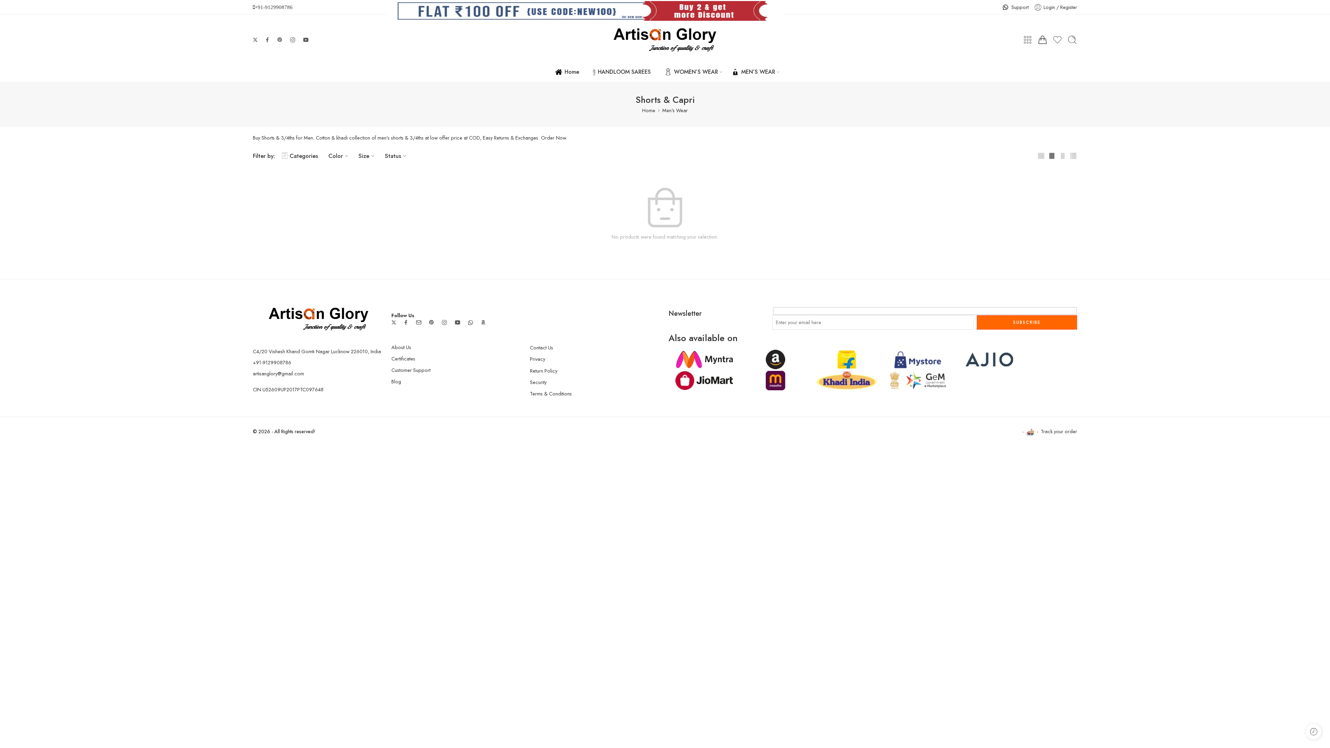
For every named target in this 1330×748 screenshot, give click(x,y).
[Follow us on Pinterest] (280, 40)
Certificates (403, 358)
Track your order (1059, 431)
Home (572, 72)
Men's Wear (675, 110)
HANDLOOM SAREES (624, 72)
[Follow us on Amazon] (483, 322)
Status (393, 156)
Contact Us (541, 347)
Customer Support (411, 370)
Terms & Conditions (551, 393)
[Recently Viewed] (1313, 731)
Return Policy (543, 370)
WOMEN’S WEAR (696, 72)
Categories (304, 156)
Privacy (537, 359)
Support (1020, 7)
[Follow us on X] (255, 39)
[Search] (1072, 40)
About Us (401, 347)
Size (363, 156)
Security (538, 382)
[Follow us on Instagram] (293, 40)
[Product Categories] (1027, 40)
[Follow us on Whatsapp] (470, 323)
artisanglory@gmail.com (278, 373)
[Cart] (1042, 40)
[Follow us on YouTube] (306, 40)
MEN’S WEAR (758, 72)
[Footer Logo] (318, 318)
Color (335, 156)
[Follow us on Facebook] (267, 40)
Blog (396, 381)
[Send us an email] (419, 322)
